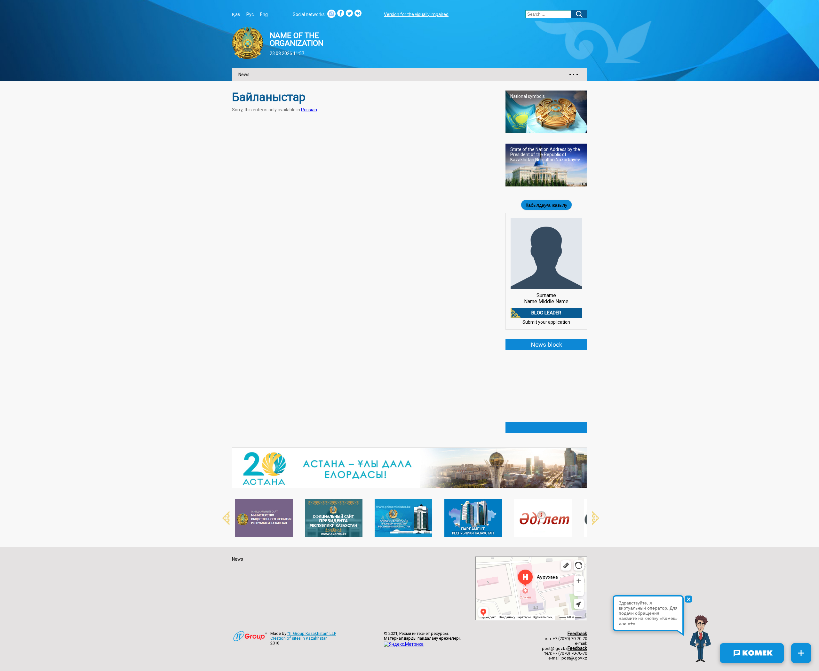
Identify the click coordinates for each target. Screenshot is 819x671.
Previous (222, 518)
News (244, 74)
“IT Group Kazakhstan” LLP (311, 633)
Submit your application (546, 322)
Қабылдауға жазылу (546, 205)
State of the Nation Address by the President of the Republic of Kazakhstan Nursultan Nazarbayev (545, 154)
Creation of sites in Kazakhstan (299, 638)
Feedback (577, 633)
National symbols (527, 96)
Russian (309, 109)
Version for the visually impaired (416, 14)
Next (592, 518)
